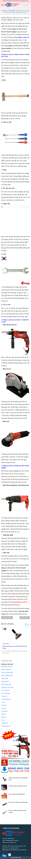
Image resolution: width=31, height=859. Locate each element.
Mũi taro (4, 717)
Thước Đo (4, 696)
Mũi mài (4, 714)
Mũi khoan (4, 711)
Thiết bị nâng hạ (6, 726)
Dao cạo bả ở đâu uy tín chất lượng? (18, 802)
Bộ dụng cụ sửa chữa (7, 687)
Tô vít (3, 702)
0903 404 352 (16, 857)
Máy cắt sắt (5, 678)
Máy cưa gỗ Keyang (7, 675)
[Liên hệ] (4, 853)
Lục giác (4, 708)
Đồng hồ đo (5, 723)
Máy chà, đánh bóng (7, 672)
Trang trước (7, 617)
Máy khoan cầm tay (7, 666)
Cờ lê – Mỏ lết (5, 690)
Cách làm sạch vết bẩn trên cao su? (18, 786)
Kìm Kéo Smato (6, 693)
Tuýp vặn (4, 705)
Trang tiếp (24, 617)
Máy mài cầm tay (6, 669)
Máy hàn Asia (5, 681)
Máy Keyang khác (6, 684)
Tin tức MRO (12, 10)
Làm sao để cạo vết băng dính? (17, 794)
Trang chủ (4, 10)
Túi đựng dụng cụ (6, 699)
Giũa (3, 720)
